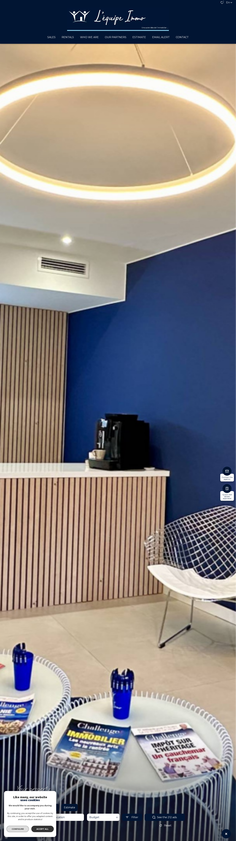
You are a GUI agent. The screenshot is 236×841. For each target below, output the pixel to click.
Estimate (69, 807)
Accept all (42, 828)
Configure (18, 828)
